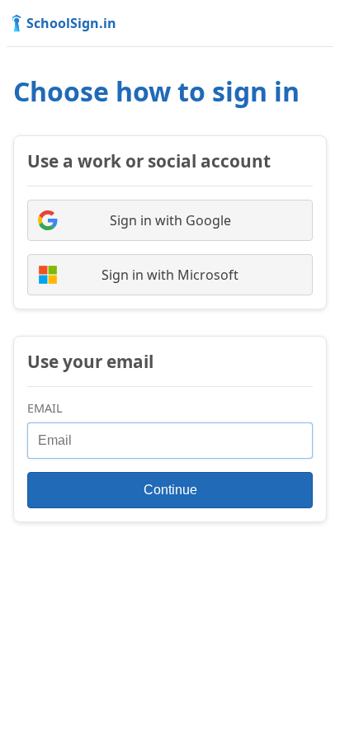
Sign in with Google (170, 220)
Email (45, 408)
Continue (170, 490)
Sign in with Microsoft (170, 275)
